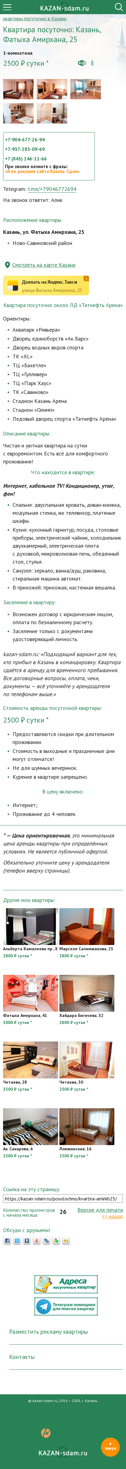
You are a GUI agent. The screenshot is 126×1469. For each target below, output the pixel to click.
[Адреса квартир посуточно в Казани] (66, 1292)
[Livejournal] (46, 1241)
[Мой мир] (56, 1241)
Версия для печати (100, 1209)
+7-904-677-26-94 (25, 139)
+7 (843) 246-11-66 (26, 159)
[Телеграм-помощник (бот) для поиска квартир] (66, 1314)
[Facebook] (7, 1241)
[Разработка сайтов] (46, 1436)
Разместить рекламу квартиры (48, 1331)
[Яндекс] (36, 1241)
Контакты (22, 1357)
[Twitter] (17, 1241)
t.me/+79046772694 (52, 188)
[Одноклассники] (66, 1241)
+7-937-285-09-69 (25, 149)
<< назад (112, 1216)
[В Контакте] (27, 1241)
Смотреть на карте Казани (44, 264)
